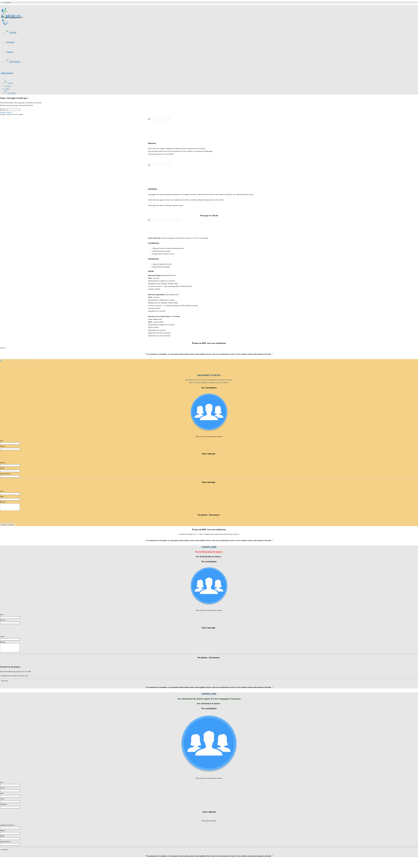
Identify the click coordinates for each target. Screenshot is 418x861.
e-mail (2, 636)
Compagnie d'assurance (7, 825)
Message (3, 502)
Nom (2, 441)
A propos (7, 86)
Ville (2, 793)
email (2, 491)
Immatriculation (5, 473)
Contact (7, 89)
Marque (3, 462)
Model (2, 468)
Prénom (3, 446)
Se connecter (7, 2)
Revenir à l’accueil (6, 112)
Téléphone (4, 804)
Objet (2, 496)
